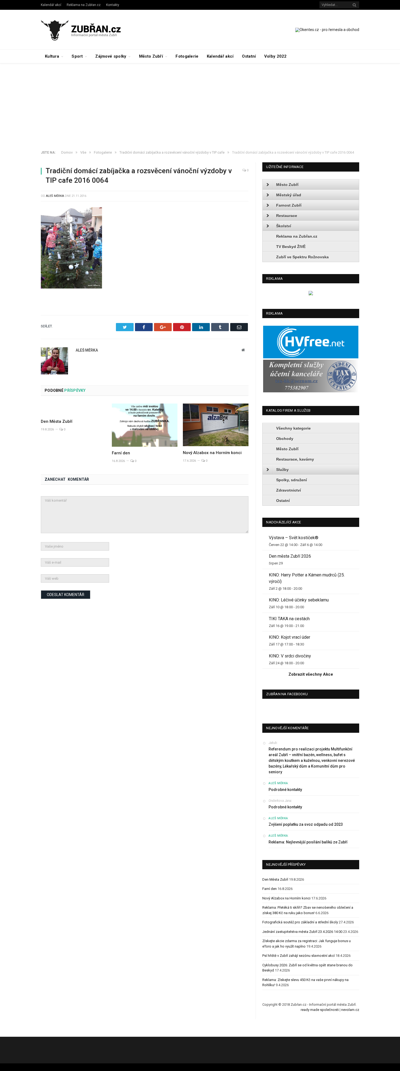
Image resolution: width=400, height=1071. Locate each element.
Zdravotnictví (288, 490)
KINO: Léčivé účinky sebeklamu (299, 600)
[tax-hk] (310, 391)
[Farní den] (144, 425)
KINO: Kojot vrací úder (289, 637)
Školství (283, 226)
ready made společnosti (320, 1010)
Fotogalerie (187, 56)
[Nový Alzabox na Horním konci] (215, 424)
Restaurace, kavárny (295, 459)
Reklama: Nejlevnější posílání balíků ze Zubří (308, 842)
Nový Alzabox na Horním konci (212, 452)
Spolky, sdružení (291, 480)
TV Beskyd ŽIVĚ (291, 246)
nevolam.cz (350, 1010)
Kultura (52, 56)
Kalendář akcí (51, 5)
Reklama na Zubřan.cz (84, 5)
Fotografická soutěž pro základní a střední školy (300, 922)
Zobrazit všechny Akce (310, 674)
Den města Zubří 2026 (290, 556)
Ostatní (249, 56)
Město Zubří (151, 56)
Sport (77, 56)
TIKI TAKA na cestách (289, 618)
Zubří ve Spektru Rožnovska (302, 257)
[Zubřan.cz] (87, 29)
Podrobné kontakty (285, 789)
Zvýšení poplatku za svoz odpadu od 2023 (306, 824)
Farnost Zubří (288, 205)
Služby (282, 469)
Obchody (284, 438)
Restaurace (286, 215)
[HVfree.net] (310, 357)
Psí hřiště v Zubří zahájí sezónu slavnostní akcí (298, 956)
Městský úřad (288, 195)
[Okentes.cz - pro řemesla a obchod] (311, 294)
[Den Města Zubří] (73, 409)
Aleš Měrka (55, 196)
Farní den (121, 453)
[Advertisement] (200, 104)
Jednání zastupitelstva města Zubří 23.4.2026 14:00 (302, 932)
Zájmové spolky (110, 56)
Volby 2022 (275, 56)
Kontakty (112, 5)
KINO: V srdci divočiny (290, 656)
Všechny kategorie (293, 428)
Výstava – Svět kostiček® (293, 537)
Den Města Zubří (56, 421)
